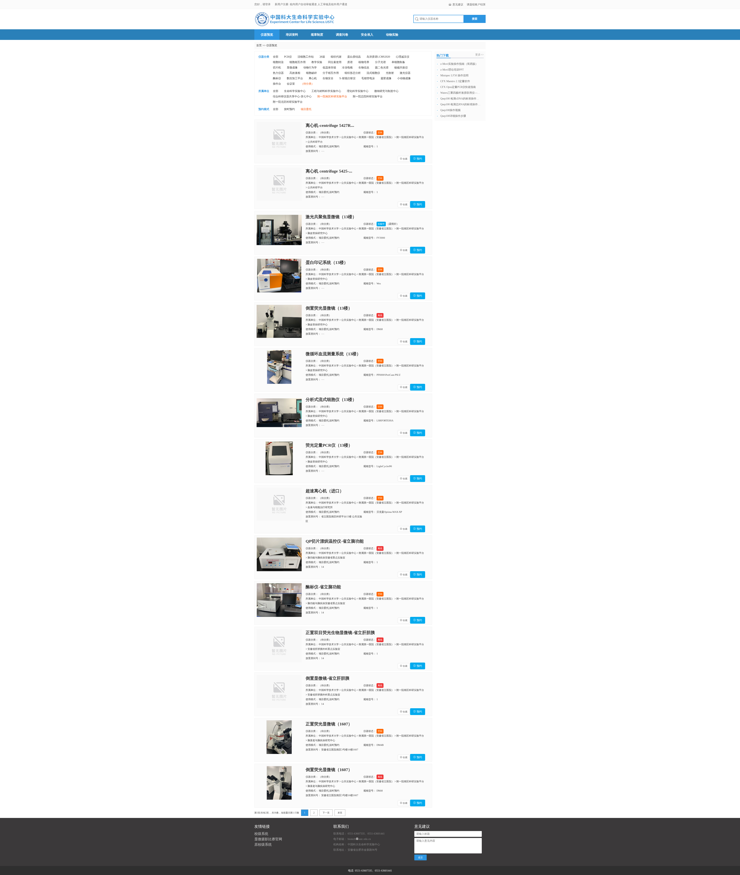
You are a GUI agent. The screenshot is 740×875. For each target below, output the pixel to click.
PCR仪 (288, 56)
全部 (275, 56)
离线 (380, 315)
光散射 (390, 73)
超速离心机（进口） (325, 490)
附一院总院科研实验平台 (368, 96)
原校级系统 (263, 844)
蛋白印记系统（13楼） (327, 262)
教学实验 (316, 62)
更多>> (479, 54)
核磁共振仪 (401, 67)
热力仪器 (278, 73)
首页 (259, 45)
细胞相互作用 (297, 62)
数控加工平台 (295, 78)
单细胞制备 (398, 62)
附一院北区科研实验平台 (288, 101)
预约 (417, 158)
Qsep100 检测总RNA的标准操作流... (460, 104)
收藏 (403, 158)
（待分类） (307, 83)
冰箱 (322, 56)
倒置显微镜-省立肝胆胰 (327, 678)
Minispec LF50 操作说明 (454, 75)
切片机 (277, 67)
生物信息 (363, 67)
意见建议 (457, 4)
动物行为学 (310, 67)
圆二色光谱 (381, 67)
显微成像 (292, 67)
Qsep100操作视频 (450, 110)
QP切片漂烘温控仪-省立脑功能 (335, 541)
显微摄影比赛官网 (268, 839)
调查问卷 (342, 34)
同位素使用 (334, 62)
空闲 (380, 132)
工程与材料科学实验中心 (326, 91)
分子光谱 (380, 62)
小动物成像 (404, 78)
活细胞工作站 (306, 56)
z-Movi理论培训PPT (452, 69)
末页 (340, 812)
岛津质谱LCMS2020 (378, 56)
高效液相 (294, 73)
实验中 (381, 224)
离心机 (313, 78)
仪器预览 (267, 34)
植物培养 (363, 62)
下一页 (326, 812)
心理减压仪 (402, 56)
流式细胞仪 (373, 73)
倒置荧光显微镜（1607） (329, 769)
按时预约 (289, 109)
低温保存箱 (329, 67)
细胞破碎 (311, 73)
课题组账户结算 (476, 4)
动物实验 (392, 34)
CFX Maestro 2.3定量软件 (455, 81)
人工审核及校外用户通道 (332, 4)
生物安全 (328, 78)
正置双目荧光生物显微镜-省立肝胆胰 (340, 632)
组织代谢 (336, 56)
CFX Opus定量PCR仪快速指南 (458, 87)
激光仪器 (405, 73)
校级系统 (261, 834)
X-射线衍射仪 (347, 78)
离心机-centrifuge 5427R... (330, 125)
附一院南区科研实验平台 (332, 96)
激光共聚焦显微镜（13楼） (331, 216)
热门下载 (442, 55)
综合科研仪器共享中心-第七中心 (292, 96)
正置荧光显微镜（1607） (329, 724)
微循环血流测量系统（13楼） (333, 353)
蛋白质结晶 (354, 56)
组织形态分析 (353, 73)
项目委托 (306, 109)
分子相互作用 (331, 73)
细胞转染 (278, 62)
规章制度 (317, 34)
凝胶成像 (386, 78)
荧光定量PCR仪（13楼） (329, 445)
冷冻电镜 (347, 67)
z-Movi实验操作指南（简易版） (459, 63)
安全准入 (367, 34)
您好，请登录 (262, 4)
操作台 (277, 83)
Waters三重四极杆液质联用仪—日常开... (460, 92)
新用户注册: (282, 4)
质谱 (350, 62)
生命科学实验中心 (295, 91)
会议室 (291, 83)
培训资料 (292, 34)
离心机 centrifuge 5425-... (329, 171)
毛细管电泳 (368, 78)
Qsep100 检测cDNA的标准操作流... (460, 98)
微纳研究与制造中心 (386, 91)
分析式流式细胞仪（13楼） (331, 399)
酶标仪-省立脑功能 (323, 586)
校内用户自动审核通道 (304, 4)
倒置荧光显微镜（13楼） (329, 308)
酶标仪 (277, 78)
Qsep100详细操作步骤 (453, 116)
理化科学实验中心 (357, 91)
